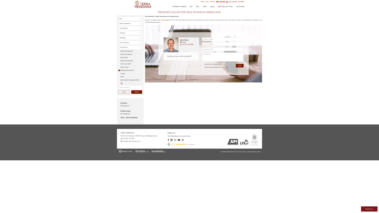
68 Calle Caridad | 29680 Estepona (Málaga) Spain (139, 136)
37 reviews (191, 144)
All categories (125, 114)
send (239, 66)
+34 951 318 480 (237, 2)
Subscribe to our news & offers (213, 64)
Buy (191, 6)
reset (124, 92)
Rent (205, 6)
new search (166, 20)
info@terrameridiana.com (131, 141)
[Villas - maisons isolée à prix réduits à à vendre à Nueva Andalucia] (224, 2)
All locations (124, 106)
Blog (207, 1)
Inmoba (258, 151)
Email (183, 42)
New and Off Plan (225, 6)
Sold (122, 77)
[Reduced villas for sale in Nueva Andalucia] (217, 2)
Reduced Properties (127, 70)
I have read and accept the (216, 67)
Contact (212, 1)
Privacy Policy (224, 67)
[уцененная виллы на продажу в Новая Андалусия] (227, 2)
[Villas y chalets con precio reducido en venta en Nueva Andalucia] (221, 2)
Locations (240, 6)
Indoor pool (125, 67)
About (203, 1)
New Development (127, 51)
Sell (198, 6)
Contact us (369, 209)
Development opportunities (130, 80)
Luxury (123, 73)
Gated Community (127, 61)
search (137, 92)
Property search (179, 6)
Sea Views (124, 57)
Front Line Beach (126, 54)
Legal (248, 151)
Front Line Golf (126, 64)
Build (212, 6)
